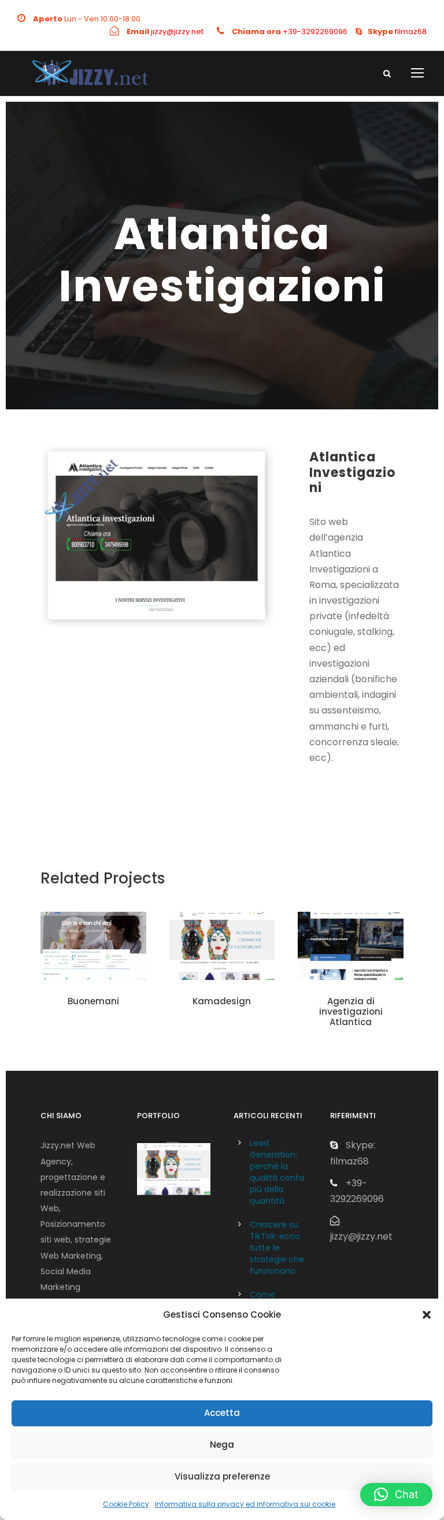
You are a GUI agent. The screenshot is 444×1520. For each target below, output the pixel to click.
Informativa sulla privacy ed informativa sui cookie (245, 1504)
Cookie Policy (126, 1504)
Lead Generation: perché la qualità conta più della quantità (277, 1172)
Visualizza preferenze (222, 1476)
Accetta (222, 1413)
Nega (222, 1444)
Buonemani (93, 1001)
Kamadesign (222, 1001)
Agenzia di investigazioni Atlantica (351, 1011)
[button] (426, 1315)
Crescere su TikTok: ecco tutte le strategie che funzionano (277, 1248)
